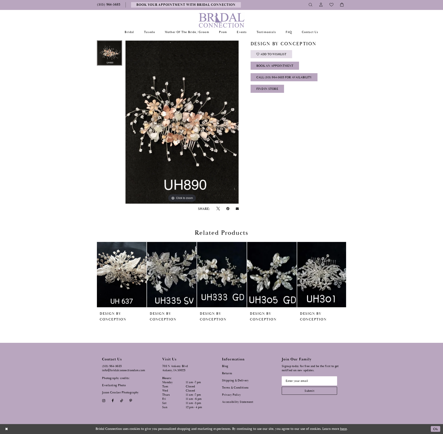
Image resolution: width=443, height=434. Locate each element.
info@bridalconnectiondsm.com (123, 370)
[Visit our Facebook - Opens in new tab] (112, 400)
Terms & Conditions (235, 388)
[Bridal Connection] (222, 20)
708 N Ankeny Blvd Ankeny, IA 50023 (175, 368)
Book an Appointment (274, 66)
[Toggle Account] (321, 5)
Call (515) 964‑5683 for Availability (284, 77)
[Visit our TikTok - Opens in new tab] (121, 400)
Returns (227, 373)
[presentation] (122, 274)
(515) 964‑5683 (112, 366)
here (343, 429)
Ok (435, 429)
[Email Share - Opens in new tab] (237, 209)
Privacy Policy (231, 395)
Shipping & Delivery (235, 381)
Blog (225, 366)
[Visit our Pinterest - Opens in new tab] (130, 400)
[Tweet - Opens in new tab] (218, 209)
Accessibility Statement (237, 402)
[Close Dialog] (7, 429)
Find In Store (267, 89)
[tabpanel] (109, 54)
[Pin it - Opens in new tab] (227, 209)
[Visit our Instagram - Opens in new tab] (103, 400)
